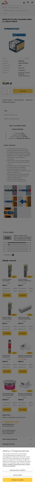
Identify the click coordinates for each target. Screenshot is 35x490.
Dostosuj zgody (17, 475)
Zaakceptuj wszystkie (17, 480)
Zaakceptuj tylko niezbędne (17, 470)
